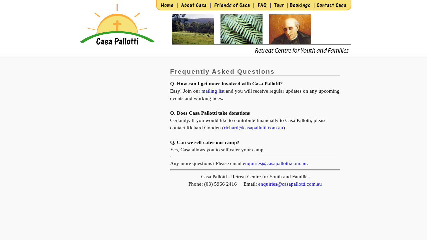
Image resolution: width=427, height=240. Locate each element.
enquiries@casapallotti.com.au (275, 163)
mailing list (213, 91)
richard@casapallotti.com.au (253, 127)
